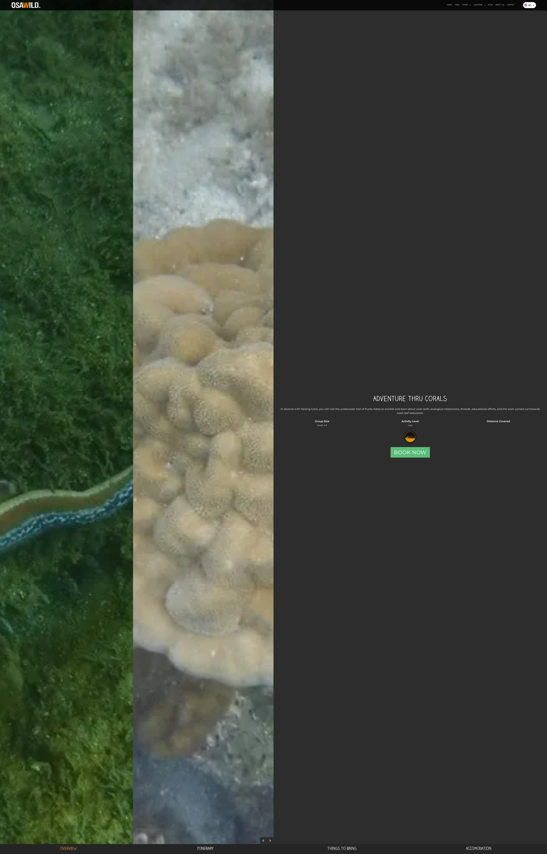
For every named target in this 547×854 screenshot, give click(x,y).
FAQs (457, 5)
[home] (26, 5)
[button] (466, 5)
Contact (511, 5)
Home (449, 5)
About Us (500, 5)
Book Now (410, 452)
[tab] (68, 849)
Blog (490, 5)
